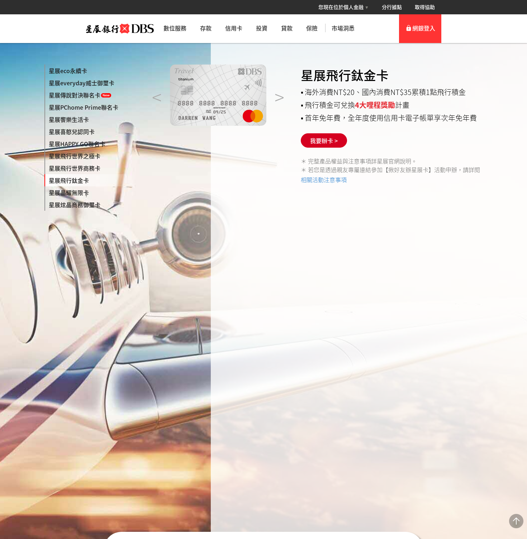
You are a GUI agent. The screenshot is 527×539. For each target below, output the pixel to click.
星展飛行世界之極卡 (74, 156)
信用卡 (233, 28)
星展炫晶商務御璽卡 (74, 204)
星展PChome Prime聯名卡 (83, 107)
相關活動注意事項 (324, 179)
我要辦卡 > (324, 140)
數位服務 (174, 28)
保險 (312, 28)
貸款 (287, 28)
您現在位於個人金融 (343, 6)
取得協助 (425, 6)
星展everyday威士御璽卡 (81, 82)
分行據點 (392, 6)
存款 (206, 28)
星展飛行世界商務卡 (74, 168)
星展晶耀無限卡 (69, 192)
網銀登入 (423, 28)
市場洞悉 (343, 28)
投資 (261, 28)
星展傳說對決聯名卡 (74, 95)
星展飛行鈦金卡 (69, 180)
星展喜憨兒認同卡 (72, 131)
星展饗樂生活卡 (69, 119)
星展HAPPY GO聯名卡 (77, 143)
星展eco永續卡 (68, 70)
